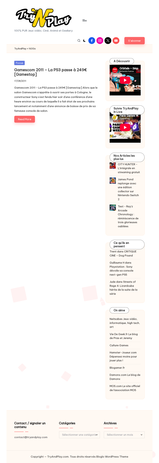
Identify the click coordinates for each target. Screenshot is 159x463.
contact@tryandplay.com (31, 437)
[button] (134, 40)
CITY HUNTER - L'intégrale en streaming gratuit (129, 168)
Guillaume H (117, 262)
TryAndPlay (20, 48)
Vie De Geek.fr (119, 334)
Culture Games (119, 345)
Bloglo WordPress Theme (112, 456)
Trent (113, 251)
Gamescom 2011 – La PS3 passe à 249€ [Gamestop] (50, 72)
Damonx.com (118, 375)
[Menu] (84, 20)
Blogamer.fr (117, 367)
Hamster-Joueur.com (123, 352)
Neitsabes (116, 319)
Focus (19, 62)
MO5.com (116, 386)
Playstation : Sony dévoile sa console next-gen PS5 (121, 270)
